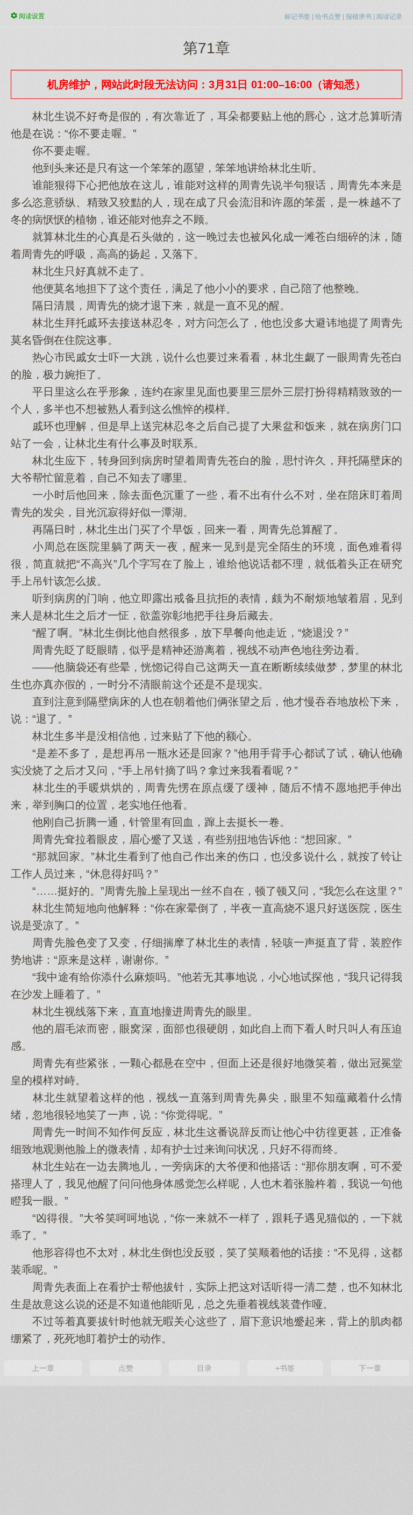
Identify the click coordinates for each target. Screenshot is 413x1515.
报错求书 (359, 16)
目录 (204, 1368)
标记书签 (297, 16)
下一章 (370, 1368)
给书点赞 (328, 16)
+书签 (285, 1368)
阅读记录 (389, 16)
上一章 (43, 1368)
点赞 (125, 1368)
